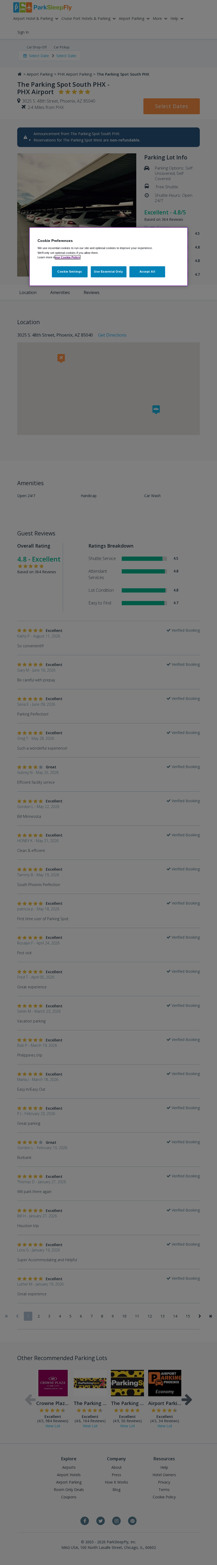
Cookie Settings (69, 271)
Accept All (147, 271)
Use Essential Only (108, 271)
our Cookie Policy (67, 257)
